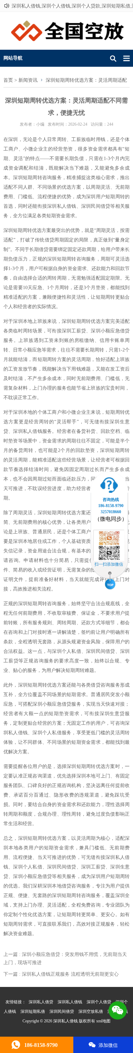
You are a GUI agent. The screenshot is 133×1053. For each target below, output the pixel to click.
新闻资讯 (28, 80)
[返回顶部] (110, 581)
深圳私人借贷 (41, 1002)
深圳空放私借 (90, 1011)
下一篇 (61, 974)
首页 (8, 80)
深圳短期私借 (32, 1011)
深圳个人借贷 (99, 1002)
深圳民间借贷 (61, 1011)
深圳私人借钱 (70, 1002)
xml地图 (103, 1021)
